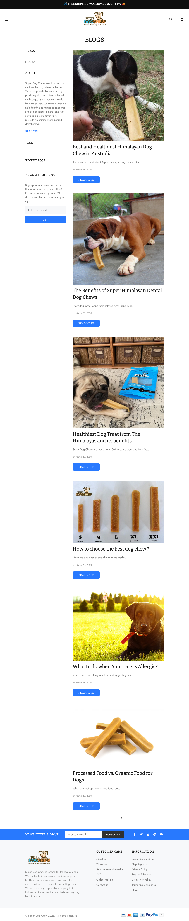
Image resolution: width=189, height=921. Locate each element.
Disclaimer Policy (141, 879)
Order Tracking (104, 879)
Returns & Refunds (142, 874)
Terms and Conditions (144, 885)
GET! (46, 219)
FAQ (98, 874)
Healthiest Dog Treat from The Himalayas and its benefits (106, 437)
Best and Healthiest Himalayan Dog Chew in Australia (112, 150)
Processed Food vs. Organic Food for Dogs (113, 776)
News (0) (30, 61)
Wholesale (102, 864)
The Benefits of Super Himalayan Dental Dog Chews (117, 294)
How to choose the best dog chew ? (111, 549)
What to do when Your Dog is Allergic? (115, 666)
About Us (101, 859)
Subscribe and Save (143, 859)
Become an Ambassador (109, 869)
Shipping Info (139, 864)
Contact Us (102, 885)
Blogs (135, 890)
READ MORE (86, 179)
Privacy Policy (139, 869)
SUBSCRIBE (113, 834)
